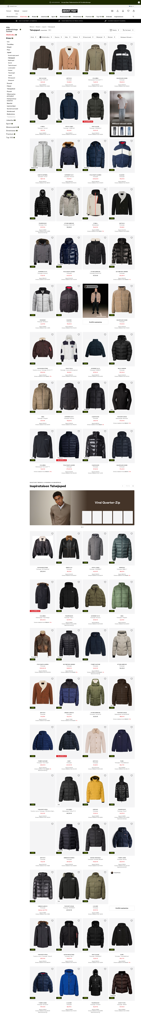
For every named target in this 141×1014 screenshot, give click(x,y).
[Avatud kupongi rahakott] (112, 11)
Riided (38, 27)
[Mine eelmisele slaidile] (122, 486)
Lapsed (24, 11)
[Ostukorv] (134, 11)
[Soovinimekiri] (128, 11)
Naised (8, 11)
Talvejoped (51, 27)
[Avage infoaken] (139, 2)
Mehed (16, 11)
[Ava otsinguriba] (132, 16)
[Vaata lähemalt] (43, 87)
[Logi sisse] (117, 11)
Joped (44, 27)
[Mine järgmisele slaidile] (133, 486)
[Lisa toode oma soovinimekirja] (52, 44)
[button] (114, 30)
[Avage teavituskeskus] (123, 11)
